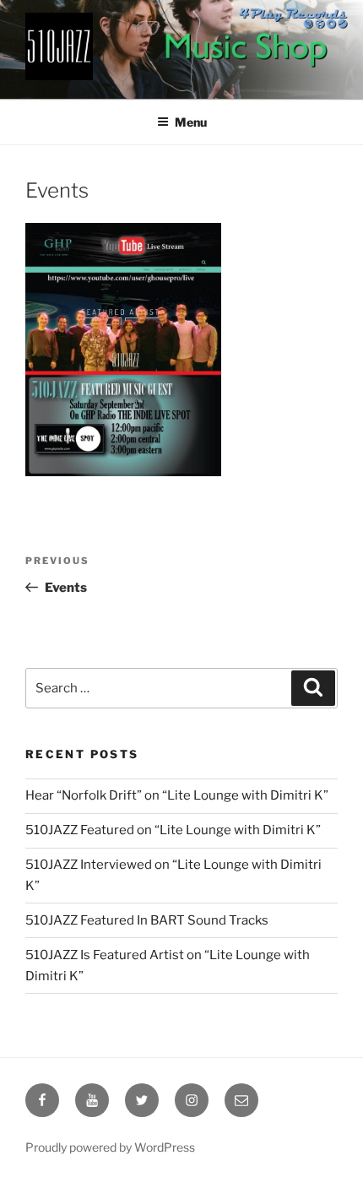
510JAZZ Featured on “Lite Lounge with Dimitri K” (173, 830)
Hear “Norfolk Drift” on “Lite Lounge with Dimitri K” (176, 795)
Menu (191, 122)
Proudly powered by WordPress (110, 1147)
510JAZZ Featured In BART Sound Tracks (146, 920)
